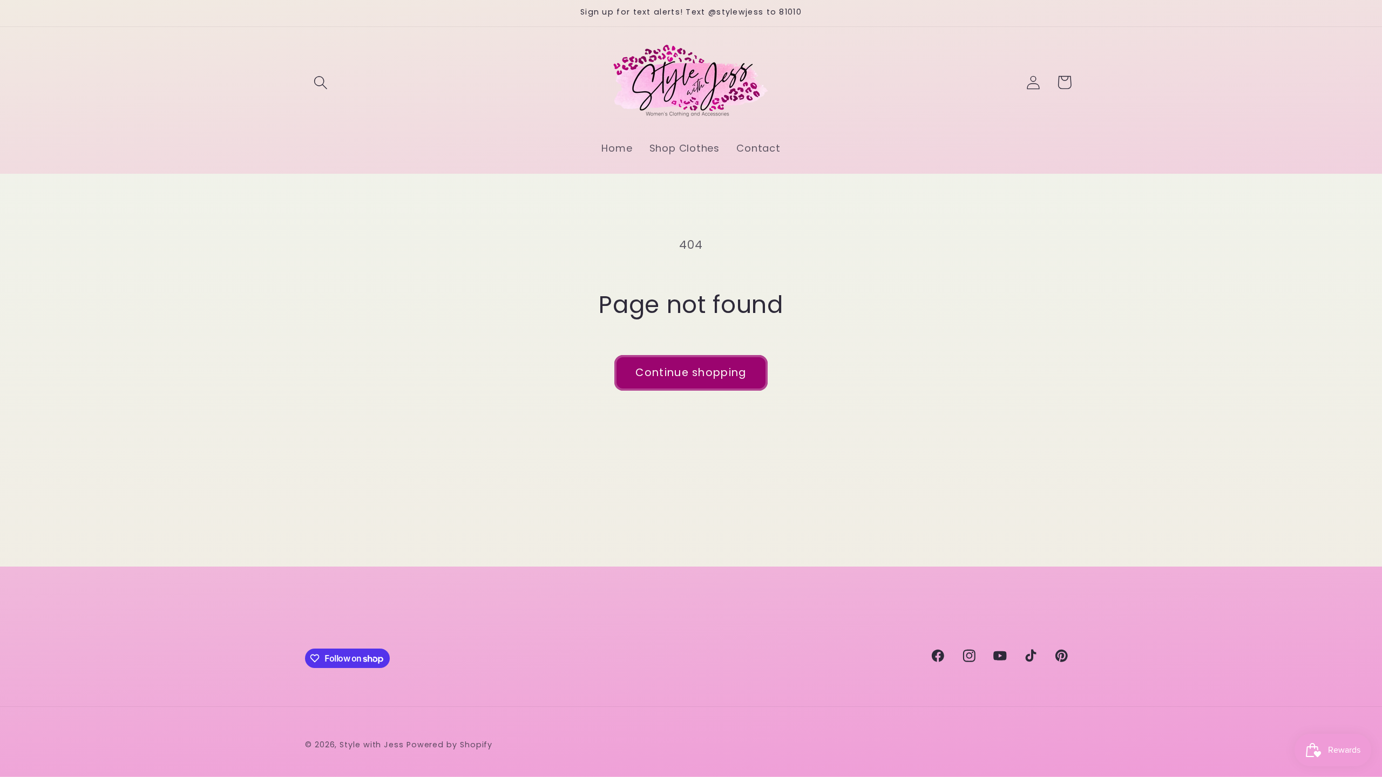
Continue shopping (690, 372)
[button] (320, 82)
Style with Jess (372, 744)
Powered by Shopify (449, 744)
